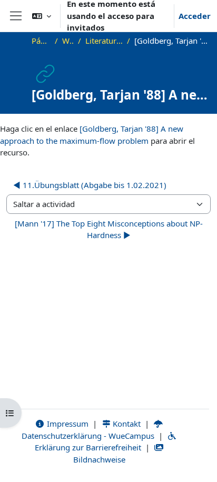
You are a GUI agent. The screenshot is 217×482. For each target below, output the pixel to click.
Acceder (195, 16)
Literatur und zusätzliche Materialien (104, 40)
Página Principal (41, 40)
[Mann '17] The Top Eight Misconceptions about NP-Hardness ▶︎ (109, 229)
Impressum (66, 423)
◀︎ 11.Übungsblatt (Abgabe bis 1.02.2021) (89, 185)
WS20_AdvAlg (68, 40)
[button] (41, 16)
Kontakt (126, 423)
